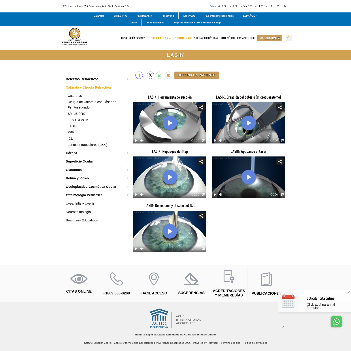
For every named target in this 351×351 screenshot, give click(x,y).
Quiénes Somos (137, 38)
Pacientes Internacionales (219, 15)
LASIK (72, 126)
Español (249, 16)
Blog (252, 38)
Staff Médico (228, 38)
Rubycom (212, 342)
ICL (70, 138)
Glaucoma (74, 170)
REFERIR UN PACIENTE (196, 75)
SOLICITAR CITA (272, 38)
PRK (71, 132)
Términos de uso (230, 342)
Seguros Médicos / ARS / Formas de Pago (197, 22)
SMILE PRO (120, 15)
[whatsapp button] (336, 321)
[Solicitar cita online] (327, 304)
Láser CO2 (189, 15)
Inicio (123, 38)
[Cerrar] (348, 292)
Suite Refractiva (155, 22)
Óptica (133, 22)
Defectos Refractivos (82, 79)
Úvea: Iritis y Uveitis (80, 203)
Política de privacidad (255, 342)
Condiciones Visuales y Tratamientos (171, 38)
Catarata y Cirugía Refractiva (88, 87)
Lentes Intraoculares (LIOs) (87, 145)
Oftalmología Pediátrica (84, 195)
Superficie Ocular (79, 161)
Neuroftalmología (78, 212)
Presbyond (168, 15)
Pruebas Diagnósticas (206, 38)
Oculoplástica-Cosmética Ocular (91, 186)
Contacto (242, 38)
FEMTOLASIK (144, 15)
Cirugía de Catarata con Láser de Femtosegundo (92, 104)
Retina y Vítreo (77, 178)
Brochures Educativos (82, 220)
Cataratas (99, 15)
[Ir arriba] (283, 326)
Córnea (71, 153)
